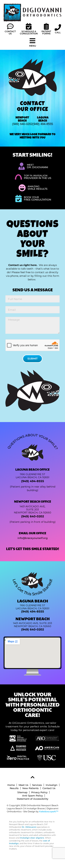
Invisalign (51, 784)
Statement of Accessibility (32, 798)
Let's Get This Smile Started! (32, 548)
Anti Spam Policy (32, 795)
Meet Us (23, 784)
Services (37, 784)
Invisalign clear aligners (32, 838)
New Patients (30, 788)
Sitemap (22, 792)
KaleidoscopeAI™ (48, 811)
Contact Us (48, 788)
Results (14, 788)
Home (11, 784)
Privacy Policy (39, 792)
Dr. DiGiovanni (29, 827)
